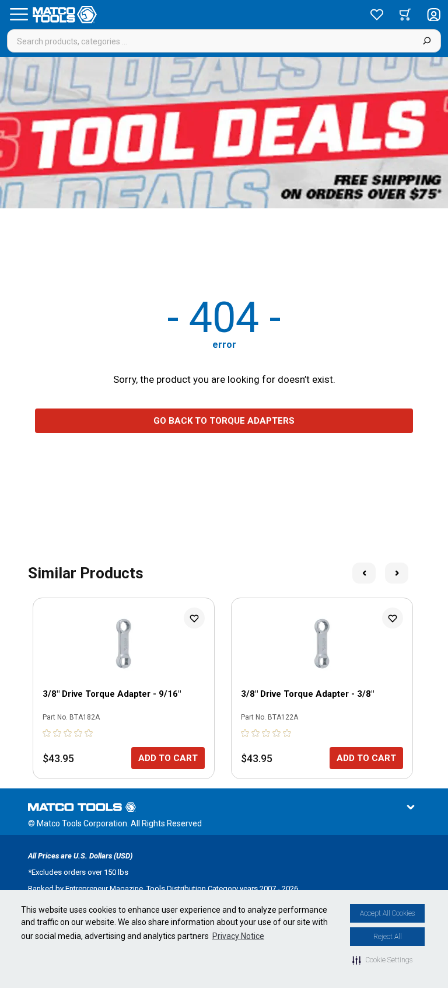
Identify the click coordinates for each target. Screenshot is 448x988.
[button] (382, 960)
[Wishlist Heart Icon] (194, 618)
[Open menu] (18, 14)
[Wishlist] (377, 15)
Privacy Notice (238, 936)
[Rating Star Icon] (47, 733)
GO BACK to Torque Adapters (224, 421)
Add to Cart (168, 758)
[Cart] (405, 15)
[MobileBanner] (224, 132)
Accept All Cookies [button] (387, 913)
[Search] (427, 41)
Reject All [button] (387, 937)
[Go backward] (364, 573)
